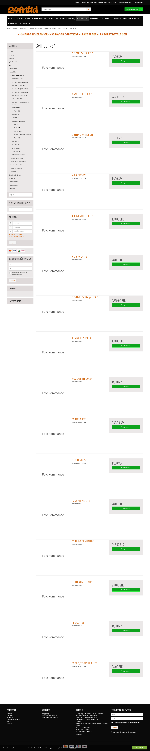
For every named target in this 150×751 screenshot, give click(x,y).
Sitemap (79, 734)
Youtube (124, 732)
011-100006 (85, 730)
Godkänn (12, 280)
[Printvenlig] (142, 28)
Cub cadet (12, 188)
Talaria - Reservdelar (17, 165)
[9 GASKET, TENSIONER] (53, 394)
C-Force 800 (16, 138)
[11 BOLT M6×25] (53, 475)
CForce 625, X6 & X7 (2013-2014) (20, 103)
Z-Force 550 (16, 148)
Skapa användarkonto (16, 236)
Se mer (9, 723)
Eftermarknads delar (18, 155)
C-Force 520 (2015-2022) (20, 89)
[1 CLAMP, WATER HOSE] (53, 69)
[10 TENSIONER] (53, 435)
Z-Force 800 (16, 151)
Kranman (11, 58)
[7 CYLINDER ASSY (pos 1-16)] (53, 313)
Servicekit (13, 171)
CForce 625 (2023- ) (18, 99)
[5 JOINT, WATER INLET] (53, 231)
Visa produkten (125, 61)
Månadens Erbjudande (15, 175)
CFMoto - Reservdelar (17, 75)
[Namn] (127, 714)
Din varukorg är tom (132, 9)
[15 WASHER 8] (53, 638)
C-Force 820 (16, 141)
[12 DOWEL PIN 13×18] (53, 516)
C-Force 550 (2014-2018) (20, 92)
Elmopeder (12, 178)
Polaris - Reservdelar (17, 158)
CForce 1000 (16, 108)
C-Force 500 (16, 114)
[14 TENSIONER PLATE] (53, 597)
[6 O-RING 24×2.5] (53, 272)
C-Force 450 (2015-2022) (20, 82)
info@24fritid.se (86, 732)
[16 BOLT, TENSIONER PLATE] (53, 679)
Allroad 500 (15, 118)
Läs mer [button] (73, 748)
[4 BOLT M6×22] (53, 191)
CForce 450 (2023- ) (18, 79)
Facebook (115, 732)
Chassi (16, 124)
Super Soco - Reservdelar (18, 161)
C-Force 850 (16, 111)
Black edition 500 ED (18, 121)
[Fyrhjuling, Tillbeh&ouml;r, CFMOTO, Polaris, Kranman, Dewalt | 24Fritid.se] (23, 9)
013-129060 (86, 728)
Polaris (11, 52)
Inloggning (12, 242)
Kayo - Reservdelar (16, 168)
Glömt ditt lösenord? (16, 234)
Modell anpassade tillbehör (22, 134)
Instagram (132, 732)
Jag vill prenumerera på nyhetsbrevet (19, 273)
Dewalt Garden (13, 185)
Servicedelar (18, 131)
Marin (10, 65)
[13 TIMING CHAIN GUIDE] (53, 557)
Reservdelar (12, 72)
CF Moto (11, 55)
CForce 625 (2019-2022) (19, 95)
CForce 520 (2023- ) (18, 85)
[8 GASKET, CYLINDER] (53, 353)
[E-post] (127, 718)
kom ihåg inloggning (19, 231)
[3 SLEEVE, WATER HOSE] (53, 150)
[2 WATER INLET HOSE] (53, 109)
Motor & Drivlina (19, 128)
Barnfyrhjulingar (13, 182)
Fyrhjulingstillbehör (14, 62)
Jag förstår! (139, 747)
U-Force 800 (16, 144)
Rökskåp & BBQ (13, 68)
